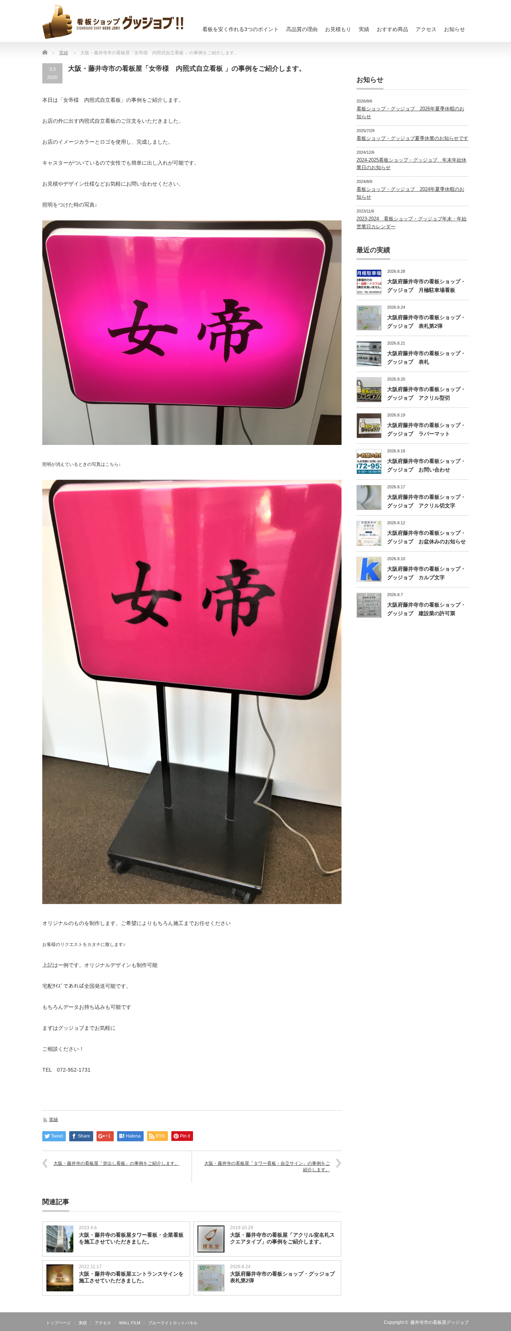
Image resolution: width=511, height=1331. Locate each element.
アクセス (426, 29)
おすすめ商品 (392, 29)
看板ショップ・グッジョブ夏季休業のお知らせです (412, 138)
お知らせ (454, 29)
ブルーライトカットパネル (173, 1323)
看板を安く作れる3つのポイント (240, 29)
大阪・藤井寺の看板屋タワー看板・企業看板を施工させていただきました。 (131, 1238)
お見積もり (338, 29)
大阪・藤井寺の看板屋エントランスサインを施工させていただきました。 (131, 1277)
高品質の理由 (302, 29)
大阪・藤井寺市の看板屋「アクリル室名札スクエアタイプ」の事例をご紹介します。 (282, 1238)
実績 (364, 29)
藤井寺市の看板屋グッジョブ (439, 1322)
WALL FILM (129, 1323)
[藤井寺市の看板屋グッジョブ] (113, 21)
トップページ (58, 1323)
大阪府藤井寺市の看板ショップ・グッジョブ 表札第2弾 (283, 1277)
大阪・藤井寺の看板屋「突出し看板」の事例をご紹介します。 (116, 1163)
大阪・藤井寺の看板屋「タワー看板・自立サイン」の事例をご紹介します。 (267, 1166)
